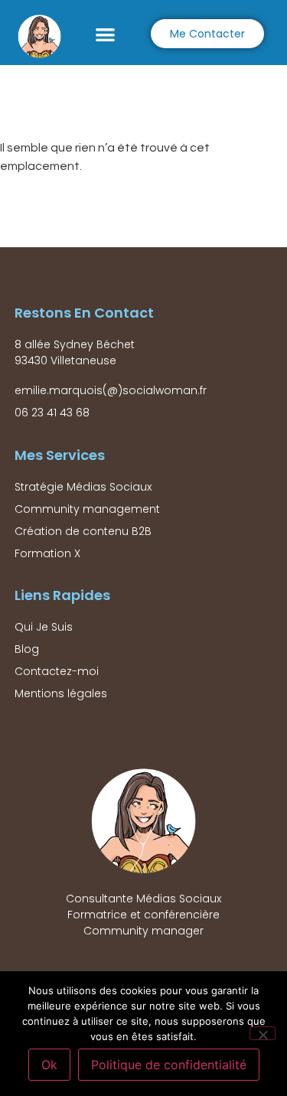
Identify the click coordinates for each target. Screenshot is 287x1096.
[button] (106, 34)
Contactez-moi (57, 671)
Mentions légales (61, 693)
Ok (49, 1064)
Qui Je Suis (44, 626)
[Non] (262, 1033)
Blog (27, 649)
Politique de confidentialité (168, 1064)
